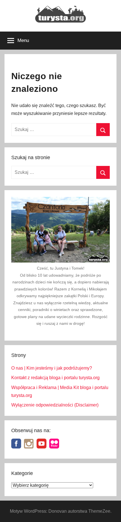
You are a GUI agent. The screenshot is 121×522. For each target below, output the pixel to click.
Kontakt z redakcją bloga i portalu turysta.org (55, 377)
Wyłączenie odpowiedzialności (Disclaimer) (54, 405)
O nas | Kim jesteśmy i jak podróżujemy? (51, 368)
